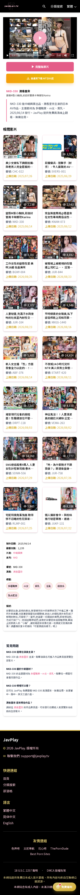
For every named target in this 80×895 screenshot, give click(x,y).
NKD (15, 557)
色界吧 (15, 848)
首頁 (6, 778)
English (8, 823)
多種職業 (12, 586)
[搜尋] (44, 6)
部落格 (7, 791)
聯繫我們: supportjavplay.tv (28, 755)
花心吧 (42, 848)
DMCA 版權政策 (56, 870)
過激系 (60, 586)
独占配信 (12, 595)
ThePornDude (59, 848)
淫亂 (48, 586)
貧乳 (37, 586)
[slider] (33, 55)
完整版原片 (42, 67)
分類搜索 (56, 6)
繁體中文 (9, 810)
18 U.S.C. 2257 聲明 (26, 870)
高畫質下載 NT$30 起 (42, 78)
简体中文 (9, 816)
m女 (26, 586)
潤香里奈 (18, 571)
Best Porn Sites (40, 854)
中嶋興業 (18, 552)
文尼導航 (28, 848)
